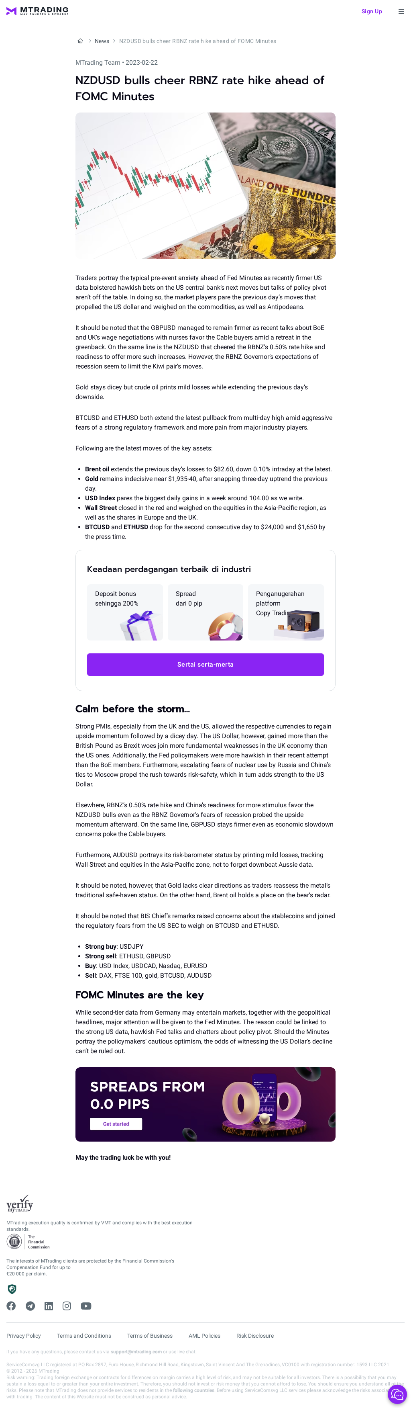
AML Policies (204, 1335)
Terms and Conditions (84, 1335)
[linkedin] (49, 1306)
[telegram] (30, 1306)
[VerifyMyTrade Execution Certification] (19, 1204)
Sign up (372, 11)
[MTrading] (37, 11)
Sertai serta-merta (205, 664)
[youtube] (86, 1306)
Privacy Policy (23, 1335)
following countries (193, 1390)
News (102, 41)
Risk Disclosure (255, 1335)
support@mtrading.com (136, 1352)
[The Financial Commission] (28, 1241)
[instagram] (67, 1306)
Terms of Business (150, 1335)
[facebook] (11, 1306)
